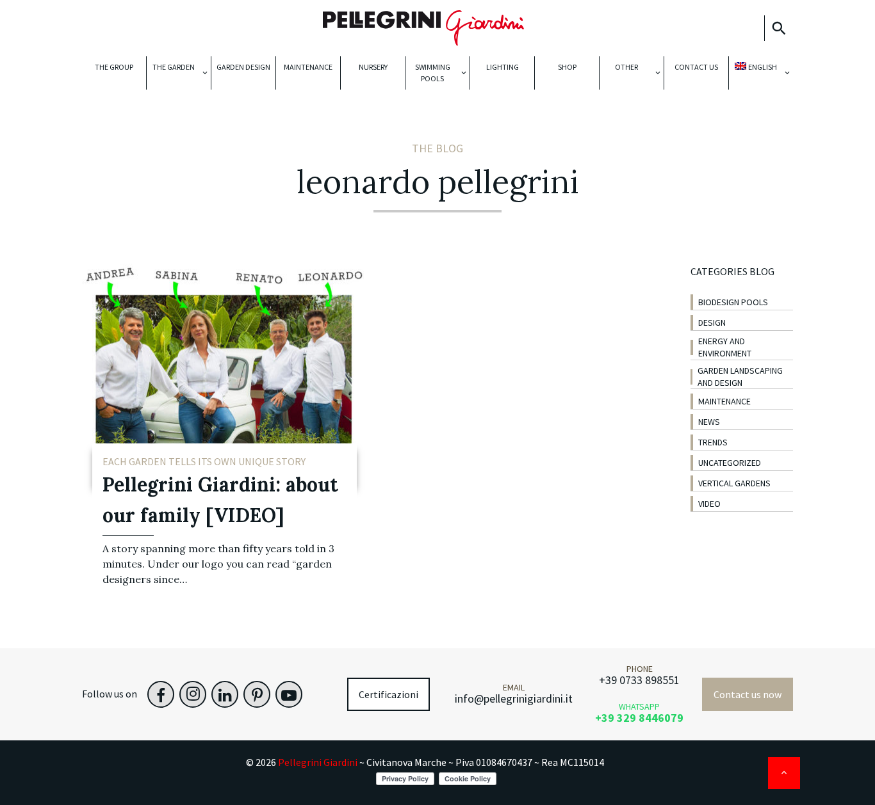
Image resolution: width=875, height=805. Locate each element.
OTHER (626, 67)
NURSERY (373, 67)
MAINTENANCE (308, 67)
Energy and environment (724, 347)
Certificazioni (388, 694)
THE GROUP (114, 67)
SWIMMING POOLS (432, 72)
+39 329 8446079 (639, 717)
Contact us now (747, 694)
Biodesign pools (733, 302)
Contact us (696, 67)
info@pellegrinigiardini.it (514, 698)
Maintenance (724, 401)
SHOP (567, 67)
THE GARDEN (173, 67)
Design (712, 322)
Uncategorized (729, 462)
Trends (713, 442)
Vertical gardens (734, 483)
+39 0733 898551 (639, 680)
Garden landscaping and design (740, 376)
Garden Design (243, 67)
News (709, 421)
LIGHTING (502, 67)
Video (709, 503)
